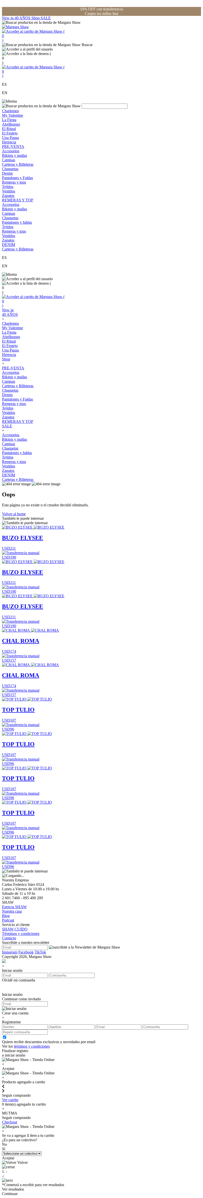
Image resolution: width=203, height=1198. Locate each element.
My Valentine (12, 115)
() (33, 35)
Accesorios (10, 151)
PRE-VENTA (13, 146)
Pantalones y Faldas (17, 178)
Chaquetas (10, 169)
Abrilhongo (11, 124)
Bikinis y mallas (14, 155)
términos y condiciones (32, 1046)
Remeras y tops (14, 182)
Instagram (9, 952)
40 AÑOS (23, 18)
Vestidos (8, 191)
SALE (46, 18)
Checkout (9, 1122)
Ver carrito (10, 1100)
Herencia (9, 142)
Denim (7, 173)
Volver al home (14, 514)
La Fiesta (9, 120)
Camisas (8, 160)
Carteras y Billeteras (17, 164)
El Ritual (9, 129)
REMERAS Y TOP (17, 200)
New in (8, 18)
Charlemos (10, 111)
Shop (36, 18)
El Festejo (10, 133)
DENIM (8, 245)
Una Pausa (10, 138)
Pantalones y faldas (17, 222)
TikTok (40, 952)
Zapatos (8, 195)
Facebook (26, 952)
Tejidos (7, 187)
